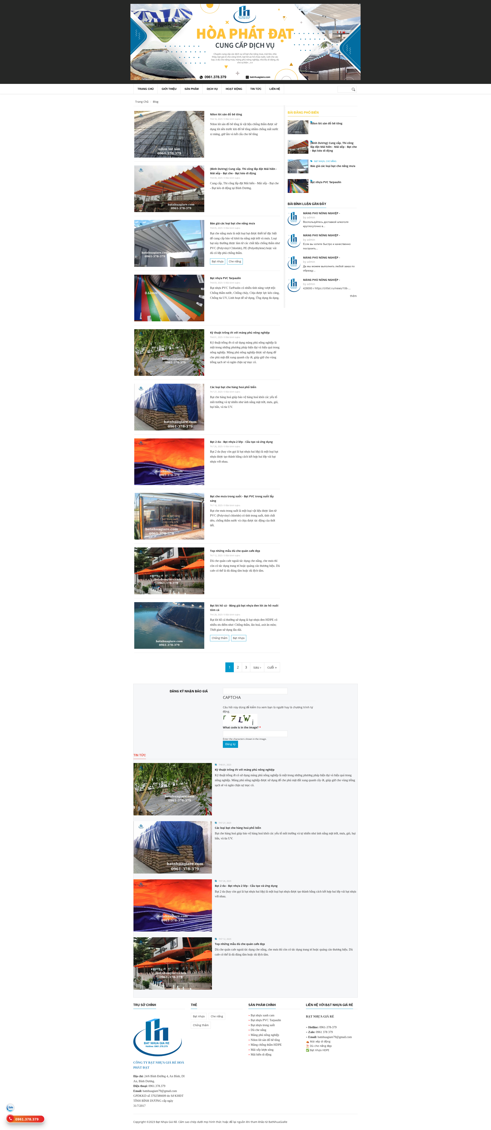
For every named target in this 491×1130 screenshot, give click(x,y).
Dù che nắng (258, 1030)
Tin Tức (255, 88)
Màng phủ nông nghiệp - (321, 213)
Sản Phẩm (192, 88)
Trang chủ (146, 88)
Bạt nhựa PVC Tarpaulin (225, 278)
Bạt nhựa (217, 261)
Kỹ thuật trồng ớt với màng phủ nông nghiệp (240, 332)
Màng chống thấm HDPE (266, 1044)
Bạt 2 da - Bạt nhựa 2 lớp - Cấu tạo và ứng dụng (241, 442)
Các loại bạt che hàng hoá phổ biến (233, 387)
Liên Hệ (274, 88)
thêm (353, 296)
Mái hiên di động (261, 1054)
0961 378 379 (324, 1032)
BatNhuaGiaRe (278, 1122)
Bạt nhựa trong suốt (263, 1025)
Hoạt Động (234, 88)
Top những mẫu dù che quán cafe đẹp (235, 551)
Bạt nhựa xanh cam (262, 1015)
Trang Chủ (141, 101)
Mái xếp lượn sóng (262, 1049)
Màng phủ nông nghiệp (265, 1035)
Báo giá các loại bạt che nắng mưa (232, 223)
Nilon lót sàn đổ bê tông (226, 114)
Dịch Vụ (212, 88)
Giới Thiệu (169, 88)
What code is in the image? (242, 727)
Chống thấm (219, 638)
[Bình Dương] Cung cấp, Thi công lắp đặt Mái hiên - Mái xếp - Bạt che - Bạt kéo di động (333, 146)
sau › (257, 667)
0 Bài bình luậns (232, 118)
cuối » (272, 667)
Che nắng (235, 261)
